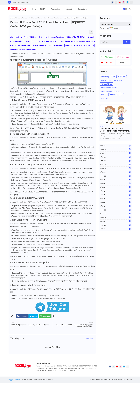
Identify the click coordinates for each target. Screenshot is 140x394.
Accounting (55, 9)
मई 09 (115, 221)
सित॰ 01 (115, 146)
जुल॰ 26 (115, 225)
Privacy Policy (116, 380)
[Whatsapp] (131, 2)
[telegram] (127, 2)
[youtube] (119, 2)
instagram (124, 57)
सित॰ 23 (115, 217)
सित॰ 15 (115, 195)
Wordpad (104, 98)
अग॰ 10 (115, 229)
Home (34, 9)
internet (104, 80)
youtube (108, 62)
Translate (116, 28)
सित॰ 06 (115, 164)
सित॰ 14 (115, 191)
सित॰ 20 (115, 210)
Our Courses (127, 380)
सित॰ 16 (115, 198)
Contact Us (105, 380)
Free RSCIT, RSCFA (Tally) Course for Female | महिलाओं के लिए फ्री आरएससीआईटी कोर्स (114, 130)
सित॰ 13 (115, 187)
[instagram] (123, 2)
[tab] (33, 9)
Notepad (104, 95)
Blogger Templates (14, 380)
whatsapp (109, 57)
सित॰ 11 (115, 180)
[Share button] (53, 316)
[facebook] (112, 2)
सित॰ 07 (115, 168)
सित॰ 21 (115, 214)
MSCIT (117, 91)
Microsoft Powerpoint (22, 18)
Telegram (123, 62)
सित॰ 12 (115, 183)
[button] (125, 9)
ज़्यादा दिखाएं (89, 338)
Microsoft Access (115, 80)
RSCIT (42, 9)
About (98, 380)
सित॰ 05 (115, 161)
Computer (81, 9)
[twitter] (116, 2)
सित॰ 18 (115, 202)
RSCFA (112, 95)
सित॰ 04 (115, 157)
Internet (69, 9)
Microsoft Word (106, 91)
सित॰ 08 (115, 172)
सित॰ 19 (115, 206)
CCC (113, 77)
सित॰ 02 (115, 149)
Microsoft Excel (106, 84)
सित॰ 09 (115, 176)
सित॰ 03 (115, 153)
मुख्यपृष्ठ (12, 18)
